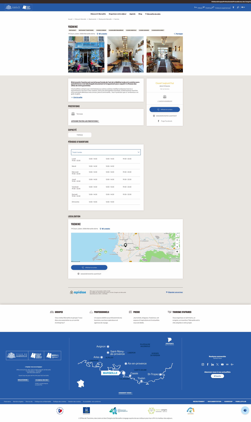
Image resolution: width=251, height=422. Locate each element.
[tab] (104, 152)
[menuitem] (18, 7)
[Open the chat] (245, 410)
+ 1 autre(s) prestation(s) (164, 101)
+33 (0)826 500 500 (41, 380)
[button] (238, 7)
